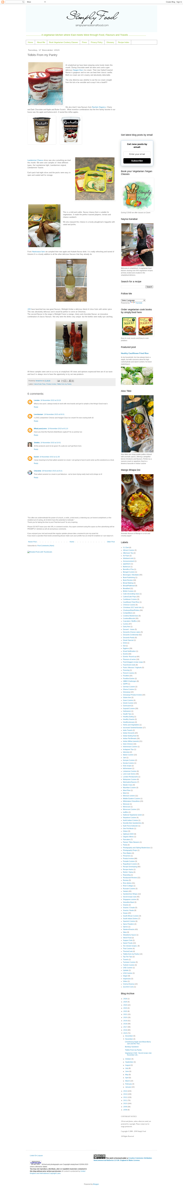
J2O (29, 309)
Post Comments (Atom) (45, 546)
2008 (125, 1110)
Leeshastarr (38, 414)
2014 (125, 1091)
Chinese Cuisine (129, 605)
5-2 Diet (126, 547)
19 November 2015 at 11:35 (50, 457)
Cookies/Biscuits (129, 618)
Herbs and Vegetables (131, 725)
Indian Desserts (128, 733)
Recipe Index (123, 42)
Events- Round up (129, 657)
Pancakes (126, 839)
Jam (124, 758)
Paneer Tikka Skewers (131, 842)
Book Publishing (129, 577)
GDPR (125, 684)
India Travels (127, 730)
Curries (125, 624)
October (128, 1059)
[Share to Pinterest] (72, 380)
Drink (125, 643)
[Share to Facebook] (70, 380)
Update (125, 970)
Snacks (125, 905)
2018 (125, 1024)
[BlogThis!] (65, 380)
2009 (125, 1107)
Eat (124, 646)
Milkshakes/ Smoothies (131, 801)
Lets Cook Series (129, 774)
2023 (125, 1008)
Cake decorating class (131, 594)
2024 (125, 1005)
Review (125, 880)
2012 (125, 1097)
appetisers (127, 564)
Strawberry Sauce (129, 935)
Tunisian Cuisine (129, 962)
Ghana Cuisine (128, 689)
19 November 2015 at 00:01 (54, 414)
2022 (125, 1011)
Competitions (128, 613)
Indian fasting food (129, 736)
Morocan (126, 804)
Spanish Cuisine (129, 921)
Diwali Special (128, 640)
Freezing (126, 670)
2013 (125, 1094)
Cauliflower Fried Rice (131, 602)
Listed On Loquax (36, 1155)
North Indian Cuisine (130, 820)
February (128, 1084)
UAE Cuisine (127, 968)
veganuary (127, 979)
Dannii (36, 457)
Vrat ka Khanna (128, 984)
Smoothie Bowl (128, 902)
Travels (125, 959)
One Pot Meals (128, 828)
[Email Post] (58, 380)
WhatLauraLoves (40, 429)
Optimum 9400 (128, 834)
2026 (125, 999)
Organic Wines (128, 837)
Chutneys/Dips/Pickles (131, 610)
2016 (125, 1030)
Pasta (125, 845)
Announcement (128, 561)
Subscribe (137, 160)
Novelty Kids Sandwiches (132, 823)
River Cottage (128, 886)
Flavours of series (129, 659)
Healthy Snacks (128, 719)
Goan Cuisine (128, 700)
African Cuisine (128, 550)
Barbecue (126, 567)
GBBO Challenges (129, 681)
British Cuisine (128, 591)
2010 (125, 1103)
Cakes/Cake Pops (40, 384)
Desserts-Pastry (129, 638)
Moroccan (126, 807)
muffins (125, 812)
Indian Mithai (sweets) (131, 741)
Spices (125, 927)
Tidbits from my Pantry (64, 384)
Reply (36, 407)
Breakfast (126, 588)
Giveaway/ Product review (132, 695)
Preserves (126, 856)
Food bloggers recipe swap (133, 662)
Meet (125, 793)
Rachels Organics (99, 107)
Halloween (127, 711)
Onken (125, 831)
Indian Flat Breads (129, 738)
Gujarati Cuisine (129, 708)
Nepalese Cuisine (129, 818)
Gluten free (127, 697)
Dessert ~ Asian (128, 629)
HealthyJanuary (129, 722)
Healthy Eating (128, 717)
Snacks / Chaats (129, 908)
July (127, 1068)
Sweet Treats (127, 943)
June (127, 1071)
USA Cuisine (127, 973)
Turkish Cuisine (128, 965)
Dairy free (126, 627)
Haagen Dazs (78, 70)
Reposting (126, 875)
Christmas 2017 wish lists (132, 607)
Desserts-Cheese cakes (131, 632)
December (129, 1036)
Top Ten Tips (127, 957)
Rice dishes (127, 883)
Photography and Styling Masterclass (136, 848)
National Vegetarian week (132, 815)
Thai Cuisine (127, 948)
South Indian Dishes (130, 919)
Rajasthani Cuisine (130, 864)
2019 (125, 1021)
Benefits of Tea (128, 569)
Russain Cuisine (129, 889)
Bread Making (128, 583)
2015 (125, 1033)
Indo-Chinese (128, 744)
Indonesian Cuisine (130, 747)
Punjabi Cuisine (129, 861)
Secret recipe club (129, 897)
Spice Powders (128, 924)
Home (30, 42)
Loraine (37, 400)
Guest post (127, 706)
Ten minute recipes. (130, 946)
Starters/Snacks (128, 929)
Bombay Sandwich (132, 1047)
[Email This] (62, 380)
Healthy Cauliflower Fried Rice (135, 353)
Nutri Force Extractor (130, 826)
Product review (51, 384)
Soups (125, 913)
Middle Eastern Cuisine (131, 798)
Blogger (96, 1184)
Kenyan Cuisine (129, 760)
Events (125, 654)
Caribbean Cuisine (130, 599)
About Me (41, 42)
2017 (125, 1027)
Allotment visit (128, 558)
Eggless (126, 648)
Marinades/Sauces (130, 782)
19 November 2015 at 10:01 (50, 443)
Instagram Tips (128, 749)
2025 (125, 1002)
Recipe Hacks (128, 869)
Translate (138, 303)
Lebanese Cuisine (129, 771)
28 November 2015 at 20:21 (52, 471)
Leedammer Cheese (35, 160)
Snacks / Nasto (128, 910)
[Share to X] (67, 380)
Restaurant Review (130, 878)
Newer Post (32, 542)
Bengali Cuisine (129, 572)
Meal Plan (126, 790)
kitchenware (127, 768)
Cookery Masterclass (130, 616)
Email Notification (129, 651)
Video (125, 981)
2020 (125, 1017)
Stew (125, 932)
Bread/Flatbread (129, 586)
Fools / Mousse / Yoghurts (132, 668)
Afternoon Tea (128, 553)
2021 (125, 1014)
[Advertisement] (137, 89)
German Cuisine (129, 687)
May (127, 1075)
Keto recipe (127, 766)
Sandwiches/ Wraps (130, 894)
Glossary (110, 42)
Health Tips (127, 714)
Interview (126, 752)
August (128, 1065)
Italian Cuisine (128, 755)
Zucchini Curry (128, 987)
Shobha (37, 443)
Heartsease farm (38, 252)
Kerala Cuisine (128, 763)
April (127, 1078)
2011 (125, 1100)
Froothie (126, 676)
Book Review (128, 580)
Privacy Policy (96, 42)
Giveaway (126, 692)
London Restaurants (130, 777)
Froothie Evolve (128, 678)
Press (84, 42)
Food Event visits (129, 665)
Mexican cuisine (129, 796)
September (129, 1062)
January (128, 1087)
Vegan (125, 976)
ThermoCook (127, 951)
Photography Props (130, 850)
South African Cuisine (131, 916)
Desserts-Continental (130, 635)
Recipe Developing (130, 867)
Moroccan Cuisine (129, 809)
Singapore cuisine (129, 899)
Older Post (111, 542)
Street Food (127, 938)
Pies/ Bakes (127, 853)
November (129, 1039)
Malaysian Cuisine (130, 779)
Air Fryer (126, 556)
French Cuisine (128, 673)
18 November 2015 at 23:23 (50, 400)
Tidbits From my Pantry (133, 1050)
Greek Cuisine (128, 703)
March (127, 1081)
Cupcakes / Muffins (130, 621)
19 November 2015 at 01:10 (58, 429)
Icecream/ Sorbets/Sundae (132, 728)
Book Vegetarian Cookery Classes (63, 42)
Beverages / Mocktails (131, 575)
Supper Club (127, 940)
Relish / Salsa (128, 872)
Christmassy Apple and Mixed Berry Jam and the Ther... (138, 1043)
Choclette (37, 471)
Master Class (127, 785)
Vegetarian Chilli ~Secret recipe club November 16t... (138, 1054)
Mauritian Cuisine (129, 788)
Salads (125, 891)
